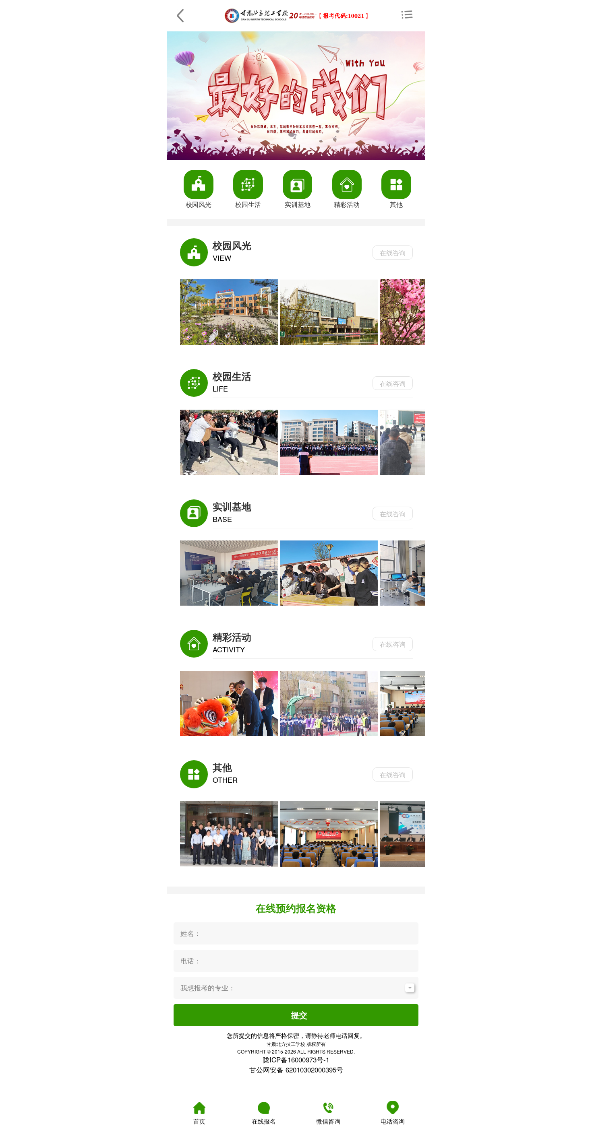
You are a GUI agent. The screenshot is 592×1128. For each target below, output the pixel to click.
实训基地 (297, 204)
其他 (396, 204)
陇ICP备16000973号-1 (296, 1059)
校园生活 (248, 204)
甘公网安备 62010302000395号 (296, 1069)
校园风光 (198, 204)
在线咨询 (393, 252)
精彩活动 (347, 204)
